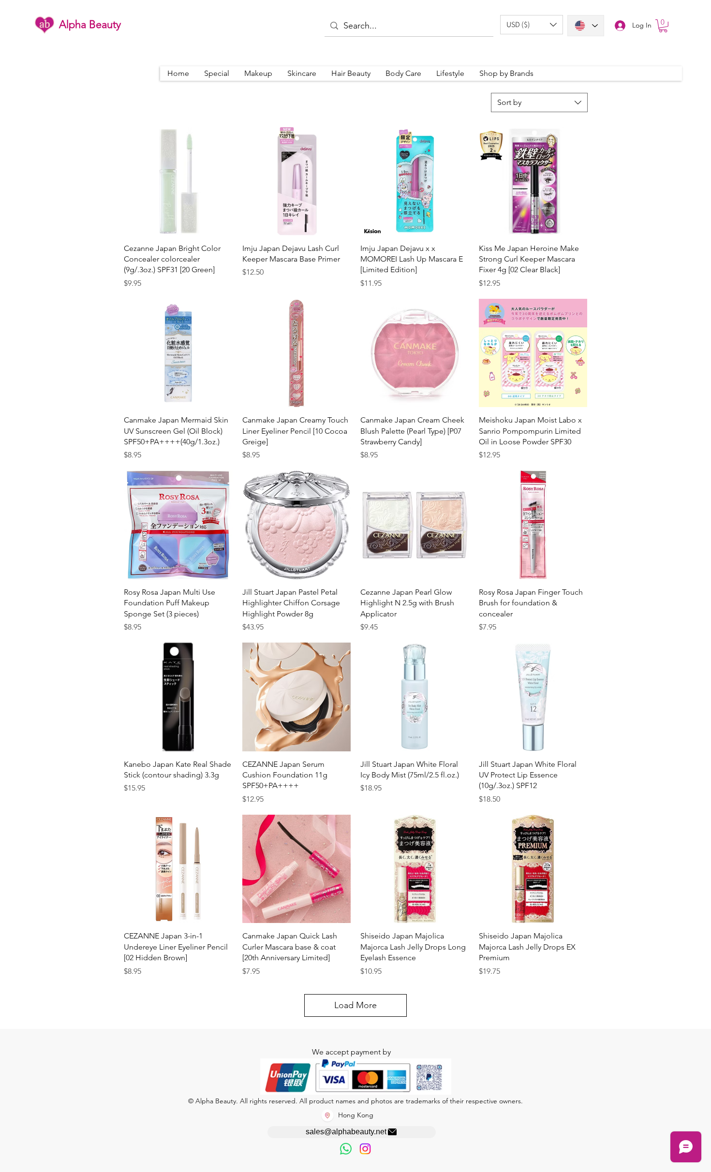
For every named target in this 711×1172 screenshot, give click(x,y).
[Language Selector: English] (585, 25)
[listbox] (531, 24)
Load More (355, 1005)
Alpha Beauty (90, 24)
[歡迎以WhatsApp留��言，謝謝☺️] (346, 1149)
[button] (531, 24)
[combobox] (539, 102)
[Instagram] (365, 1149)
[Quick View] (178, 181)
